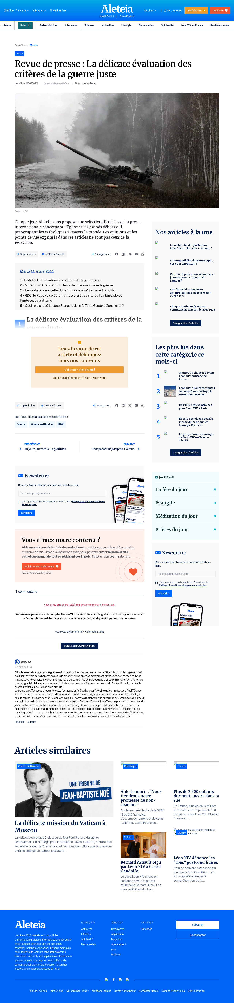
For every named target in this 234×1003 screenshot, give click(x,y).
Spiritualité (167, 25)
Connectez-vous (95, 377)
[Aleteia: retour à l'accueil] (117, 8)
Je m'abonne (194, 10)
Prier (23, 25)
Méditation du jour (176, 516)
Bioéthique (130, 766)
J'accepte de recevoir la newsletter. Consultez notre (63, 503)
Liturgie (181, 832)
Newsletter (117, 929)
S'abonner (197, 924)
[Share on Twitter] (129, 254)
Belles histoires (49, 25)
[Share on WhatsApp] (142, 254)
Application (117, 934)
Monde (34, 45)
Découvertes (146, 25)
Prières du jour (171, 529)
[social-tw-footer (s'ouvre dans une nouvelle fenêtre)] (120, 980)
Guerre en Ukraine (42, 424)
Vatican (128, 837)
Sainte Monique (127, 16)
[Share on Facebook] (116, 254)
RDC (61, 424)
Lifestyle (126, 25)
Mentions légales (101, 991)
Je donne (218, 10)
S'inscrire (26, 512)
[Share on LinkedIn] (123, 254)
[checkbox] (19, 502)
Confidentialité (196, 991)
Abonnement (118, 944)
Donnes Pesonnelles (173, 991)
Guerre (21, 424)
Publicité (116, 954)
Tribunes (90, 25)
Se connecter (174, 10)
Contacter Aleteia (148, 991)
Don (113, 949)
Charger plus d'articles (185, 323)
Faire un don (56, 991)
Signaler (31, 722)
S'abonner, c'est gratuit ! (79, 369)
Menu (7, 25)
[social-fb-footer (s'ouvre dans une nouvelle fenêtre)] (113, 980)
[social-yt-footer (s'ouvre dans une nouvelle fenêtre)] (106, 980)
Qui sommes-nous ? (77, 991)
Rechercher (59, 10)
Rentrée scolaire (219, 25)
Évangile (165, 503)
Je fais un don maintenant (39, 566)
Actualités (108, 25)
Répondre (19, 722)
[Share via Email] (136, 254)
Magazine (116, 939)
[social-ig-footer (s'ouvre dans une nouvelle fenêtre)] (127, 980)
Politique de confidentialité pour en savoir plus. (183, 585)
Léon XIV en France (192, 25)
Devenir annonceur (125, 991)
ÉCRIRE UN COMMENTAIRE (79, 645)
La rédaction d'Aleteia (56, 83)
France (181, 766)
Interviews (71, 25)
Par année (146, 929)
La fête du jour (171, 489)
